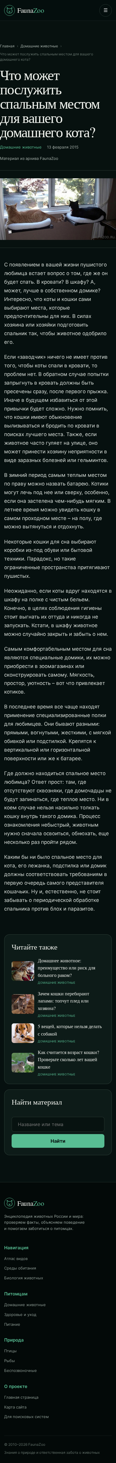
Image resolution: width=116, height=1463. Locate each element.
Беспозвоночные (20, 1370)
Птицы (10, 1350)
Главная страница (21, 1397)
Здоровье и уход (20, 1314)
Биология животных (23, 1277)
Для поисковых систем (26, 1416)
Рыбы (9, 1360)
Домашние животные (39, 46)
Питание (12, 1324)
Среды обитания (20, 1268)
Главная (7, 46)
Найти (58, 1141)
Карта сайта (15, 1407)
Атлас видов (16, 1258)
